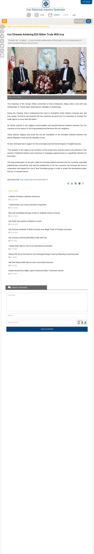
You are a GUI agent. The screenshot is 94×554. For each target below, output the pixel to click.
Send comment (47, 329)
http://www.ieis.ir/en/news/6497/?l (34, 179)
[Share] (68, 183)
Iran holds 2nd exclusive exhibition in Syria (25, 221)
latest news (13, 190)
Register (57, 15)
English (65, 15)
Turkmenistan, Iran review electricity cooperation (28, 204)
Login (42, 15)
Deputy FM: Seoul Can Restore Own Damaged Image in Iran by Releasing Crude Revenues (44, 254)
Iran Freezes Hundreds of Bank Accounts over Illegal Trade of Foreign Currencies (40, 229)
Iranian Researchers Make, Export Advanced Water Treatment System (36, 270)
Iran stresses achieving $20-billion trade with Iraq (28, 237)
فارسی (74, 15)
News (9, 26)
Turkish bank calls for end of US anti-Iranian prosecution (30, 246)
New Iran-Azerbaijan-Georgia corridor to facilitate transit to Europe (34, 213)
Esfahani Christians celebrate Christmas (24, 196)
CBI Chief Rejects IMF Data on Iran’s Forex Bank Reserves (31, 262)
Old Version (86, 2)
